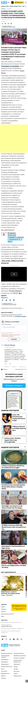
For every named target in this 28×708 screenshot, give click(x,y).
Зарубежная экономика (20, 655)
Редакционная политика (7, 614)
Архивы (3, 606)
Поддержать (20, 2)
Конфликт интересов (19, 658)
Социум (16, 666)
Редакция (3, 609)
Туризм (15, 673)
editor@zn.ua (4, 632)
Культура (3, 678)
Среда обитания (5, 673)
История (16, 669)
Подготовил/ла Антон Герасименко (11, 308)
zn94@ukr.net (20, 628)
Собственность (18, 676)
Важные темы (5, 6)
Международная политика (5, 656)
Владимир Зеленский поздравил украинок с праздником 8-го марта (16, 237)
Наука (2, 669)
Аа (12, 2)
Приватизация (5, 664)
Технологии (4, 671)
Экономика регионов (6, 666)
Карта (2, 616)
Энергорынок (4, 662)
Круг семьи (16, 671)
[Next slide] (26, 6)
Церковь (3, 675)
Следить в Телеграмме (15, 385)
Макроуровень (5, 659)
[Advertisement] (14, 138)
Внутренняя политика (6, 653)
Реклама (3, 611)
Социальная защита (19, 653)
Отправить (14, 339)
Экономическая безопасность (18, 661)
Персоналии (17, 664)
